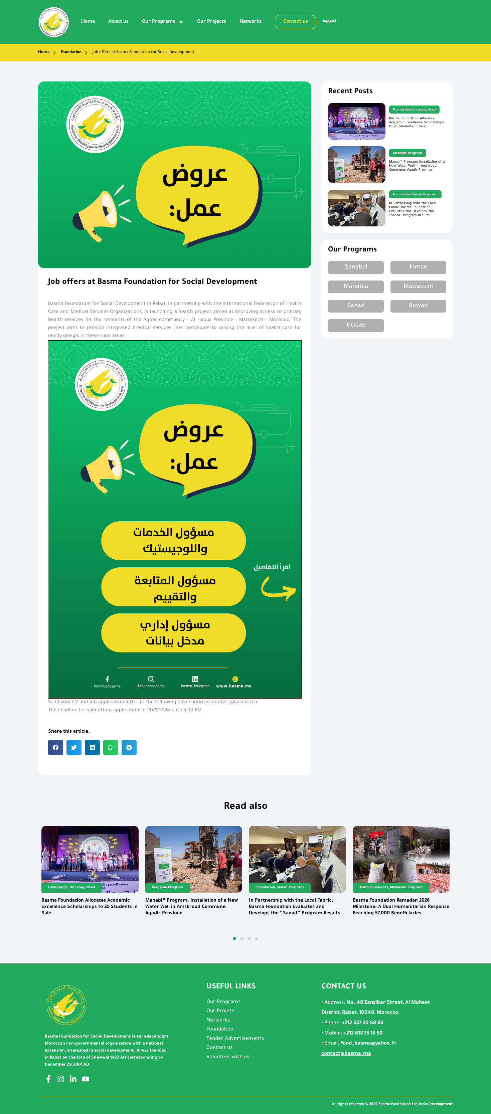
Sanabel (356, 267)
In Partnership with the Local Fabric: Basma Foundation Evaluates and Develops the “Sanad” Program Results (412, 209)
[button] (55, 747)
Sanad (356, 306)
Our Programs (158, 22)
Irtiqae (355, 325)
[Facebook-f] (48, 1079)
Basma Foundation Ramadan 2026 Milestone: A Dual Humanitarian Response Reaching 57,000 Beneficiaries (401, 907)
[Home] (54, 53)
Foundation (71, 52)
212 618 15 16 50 (364, 1034)
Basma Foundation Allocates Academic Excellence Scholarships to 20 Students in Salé (416, 123)
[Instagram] (60, 1079)
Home (88, 22)
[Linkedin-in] (73, 1079)
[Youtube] (85, 1079)
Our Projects (211, 22)
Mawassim (418, 287)
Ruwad (418, 306)
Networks (250, 22)
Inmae (418, 267)
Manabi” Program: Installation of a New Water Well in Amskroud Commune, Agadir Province (417, 166)
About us (118, 22)
